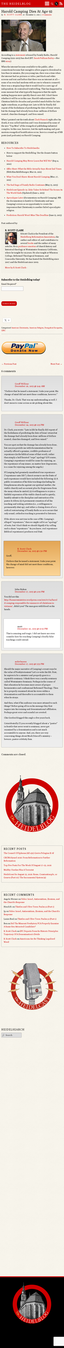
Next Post (56, 364)
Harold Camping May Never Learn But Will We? (29, 161)
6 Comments (47, 15)
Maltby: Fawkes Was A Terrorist (19, 870)
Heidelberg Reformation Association (38, 237)
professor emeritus (27, 246)
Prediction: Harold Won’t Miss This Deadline (28, 215)
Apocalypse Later (15, 197)
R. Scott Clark (13, 15)
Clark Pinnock (41, 119)
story (8, 61)
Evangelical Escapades (53, 328)
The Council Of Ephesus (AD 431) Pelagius (29, 853)
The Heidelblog (16, 3)
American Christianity (19, 328)
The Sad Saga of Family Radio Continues (26, 185)
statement (20, 55)
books (30, 243)
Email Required (9, 284)
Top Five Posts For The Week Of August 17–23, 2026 (27, 865)
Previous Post (9, 364)
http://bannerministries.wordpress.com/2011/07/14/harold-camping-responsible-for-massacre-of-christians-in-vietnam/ (30, 603)
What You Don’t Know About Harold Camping (28, 177)
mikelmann (21, 661)
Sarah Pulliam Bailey (44, 58)
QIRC (3, 330)
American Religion (36, 328)
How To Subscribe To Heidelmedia (23, 148)
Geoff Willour (22, 384)
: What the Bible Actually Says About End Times (34, 169)
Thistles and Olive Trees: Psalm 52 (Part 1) (34, 906)
